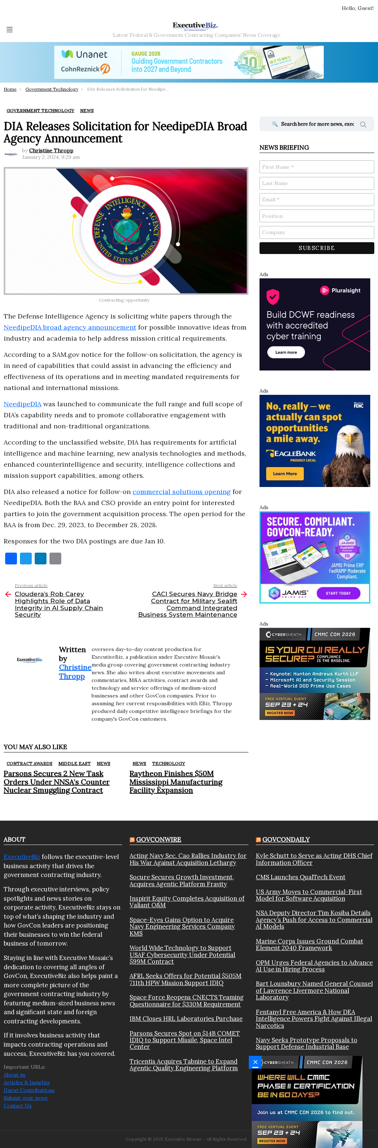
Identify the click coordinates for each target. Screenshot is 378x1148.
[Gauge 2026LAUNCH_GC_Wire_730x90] (189, 62)
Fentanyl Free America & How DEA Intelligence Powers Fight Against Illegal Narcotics (314, 1019)
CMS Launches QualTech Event (301, 877)
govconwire (158, 839)
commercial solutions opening (182, 491)
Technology (168, 763)
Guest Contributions (29, 1090)
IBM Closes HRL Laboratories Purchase (186, 1018)
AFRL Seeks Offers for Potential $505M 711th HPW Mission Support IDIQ (185, 979)
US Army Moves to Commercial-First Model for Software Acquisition (309, 895)
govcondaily (286, 839)
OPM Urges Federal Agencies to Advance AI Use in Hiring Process (314, 966)
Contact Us (18, 1105)
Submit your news (26, 1098)
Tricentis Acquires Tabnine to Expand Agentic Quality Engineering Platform (184, 1065)
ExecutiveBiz (22, 856)
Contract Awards (29, 763)
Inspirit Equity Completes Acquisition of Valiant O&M (187, 902)
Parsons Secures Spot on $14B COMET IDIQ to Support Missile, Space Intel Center (185, 1040)
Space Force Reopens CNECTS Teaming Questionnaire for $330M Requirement (187, 1001)
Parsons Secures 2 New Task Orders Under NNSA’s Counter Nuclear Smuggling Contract (57, 781)
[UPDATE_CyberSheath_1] (315, 673)
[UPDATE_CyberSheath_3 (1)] (307, 1101)
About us (14, 1074)
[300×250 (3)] (315, 323)
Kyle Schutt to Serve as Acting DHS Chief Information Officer (314, 859)
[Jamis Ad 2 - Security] (315, 556)
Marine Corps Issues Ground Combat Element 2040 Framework (309, 945)
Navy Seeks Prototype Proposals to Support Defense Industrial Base (306, 1043)
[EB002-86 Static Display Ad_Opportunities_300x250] (315, 440)
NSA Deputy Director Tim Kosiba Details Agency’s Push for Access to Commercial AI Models (314, 919)
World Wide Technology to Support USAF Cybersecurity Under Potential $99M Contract (182, 955)
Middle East (74, 763)
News (103, 763)
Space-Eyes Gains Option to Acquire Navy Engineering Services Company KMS (182, 926)
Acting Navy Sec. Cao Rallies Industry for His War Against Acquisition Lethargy (188, 859)
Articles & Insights (27, 1082)
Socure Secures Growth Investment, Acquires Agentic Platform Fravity (182, 880)
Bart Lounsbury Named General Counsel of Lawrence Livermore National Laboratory (314, 990)
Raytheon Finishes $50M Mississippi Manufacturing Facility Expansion (176, 781)
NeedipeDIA (22, 404)
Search (363, 125)
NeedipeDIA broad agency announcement (70, 327)
